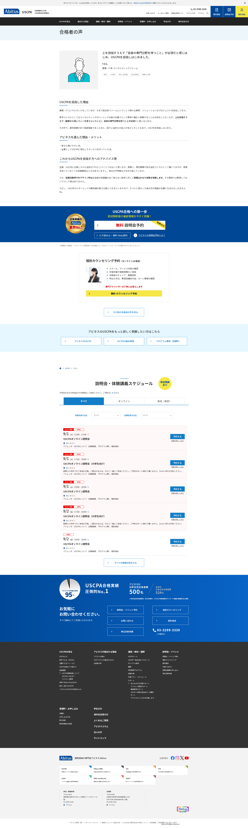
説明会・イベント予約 (170, 656)
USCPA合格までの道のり (68, 667)
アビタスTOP (190, 13)
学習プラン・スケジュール (137, 677)
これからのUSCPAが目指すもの (70, 689)
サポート (131, 680)
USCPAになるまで (68, 676)
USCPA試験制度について (70, 673)
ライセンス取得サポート (139, 686)
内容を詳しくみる (177, 440)
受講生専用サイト (177, 13)
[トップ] (60, 368)
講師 (129, 667)
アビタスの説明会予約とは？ (151, 235)
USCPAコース (132, 656)
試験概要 (62, 670)
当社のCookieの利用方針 (142, 3)
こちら (112, 392)
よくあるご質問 (163, 13)
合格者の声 (98, 663)
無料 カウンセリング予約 (124, 293)
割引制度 (62, 720)
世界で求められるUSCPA (68, 682)
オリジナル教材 (133, 663)
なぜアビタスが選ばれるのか (104, 660)
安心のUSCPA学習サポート (140, 683)
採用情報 (153, 822)
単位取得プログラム (135, 670)
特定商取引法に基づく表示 (167, 822)
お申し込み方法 (64, 717)
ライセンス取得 (67, 679)
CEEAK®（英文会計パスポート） (139, 660)
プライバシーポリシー (92, 822)
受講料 (61, 713)
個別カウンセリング (169, 660)
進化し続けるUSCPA (66, 686)
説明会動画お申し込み (170, 670)
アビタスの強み (99, 656)
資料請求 (165, 663)
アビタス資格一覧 (75, 822)
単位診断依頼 (167, 673)
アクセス (201, 13)
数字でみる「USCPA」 (67, 660)
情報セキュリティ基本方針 (111, 822)
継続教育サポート (137, 689)
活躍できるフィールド (67, 663)
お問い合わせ (150, 13)
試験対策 (131, 673)
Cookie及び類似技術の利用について (135, 822)
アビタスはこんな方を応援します (142, 698)
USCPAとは (63, 656)
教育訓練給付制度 (65, 724)
